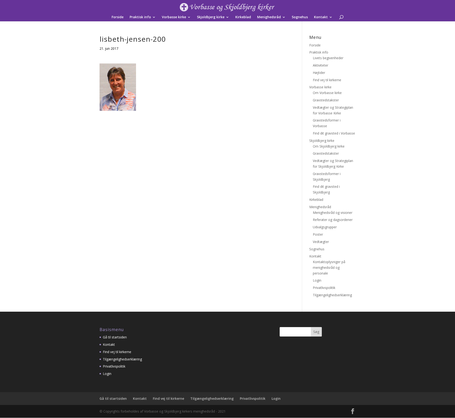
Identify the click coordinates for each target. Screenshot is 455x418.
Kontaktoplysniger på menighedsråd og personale (329, 267)
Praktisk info (140, 17)
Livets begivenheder (328, 58)
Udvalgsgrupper (325, 227)
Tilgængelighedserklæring (332, 295)
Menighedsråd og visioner (332, 212)
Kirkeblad (243, 17)
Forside (117, 17)
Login (317, 280)
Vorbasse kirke (174, 17)
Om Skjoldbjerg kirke (329, 146)
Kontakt (321, 17)
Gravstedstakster (326, 100)
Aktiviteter (320, 65)
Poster (318, 234)
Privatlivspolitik (324, 287)
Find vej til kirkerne (327, 80)
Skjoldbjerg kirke (210, 17)
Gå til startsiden (115, 337)
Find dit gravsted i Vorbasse (334, 133)
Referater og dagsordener (333, 219)
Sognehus (300, 17)
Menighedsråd (269, 17)
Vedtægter (321, 241)
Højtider (319, 72)
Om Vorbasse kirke (327, 92)
